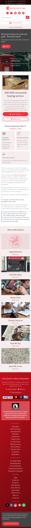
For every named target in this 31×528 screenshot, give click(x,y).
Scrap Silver (15, 454)
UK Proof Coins (15, 441)
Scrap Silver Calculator (15, 471)
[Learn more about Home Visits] (15, 287)
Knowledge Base (15, 463)
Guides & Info (15, 493)
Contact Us (15, 480)
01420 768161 (12, 389)
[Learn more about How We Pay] (15, 333)
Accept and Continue (11, 523)
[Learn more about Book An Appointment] (15, 241)
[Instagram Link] (15, 505)
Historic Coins (15, 439)
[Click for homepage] (15, 8)
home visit (19, 27)
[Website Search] (27, 17)
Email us (22, 389)
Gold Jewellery (15, 447)
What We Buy (16, 114)
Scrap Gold (15, 452)
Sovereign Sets (15, 431)
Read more (15, 254)
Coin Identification (15, 466)
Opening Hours (16, 392)
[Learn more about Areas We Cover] (15, 356)
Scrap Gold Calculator (15, 468)
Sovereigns (15, 426)
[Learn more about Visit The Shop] (15, 264)
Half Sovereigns (15, 429)
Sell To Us (15, 482)
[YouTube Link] (19, 505)
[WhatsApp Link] (24, 505)
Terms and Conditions (15, 517)
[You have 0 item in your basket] (19, 13)
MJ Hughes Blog (15, 461)
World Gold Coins (15, 444)
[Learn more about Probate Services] (15, 310)
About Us (16, 119)
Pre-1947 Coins (15, 449)
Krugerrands (15, 436)
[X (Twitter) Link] (7, 505)
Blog (15, 477)
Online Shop (15, 490)
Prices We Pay (15, 488)
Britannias (15, 434)
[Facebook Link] (11, 505)
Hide (7, 46)
